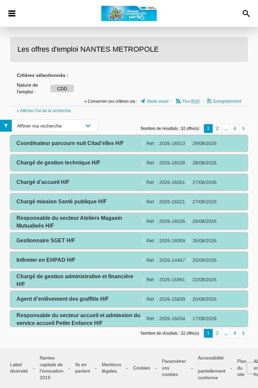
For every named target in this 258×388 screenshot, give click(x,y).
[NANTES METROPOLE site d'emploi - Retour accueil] (128, 13)
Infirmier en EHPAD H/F (46, 260)
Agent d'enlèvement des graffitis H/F (62, 299)
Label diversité (19, 368)
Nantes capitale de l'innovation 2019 (51, 367)
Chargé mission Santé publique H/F (61, 201)
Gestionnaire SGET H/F (45, 240)
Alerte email (158, 101)
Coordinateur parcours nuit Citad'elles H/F (70, 143)
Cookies (141, 368)
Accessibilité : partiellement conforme (211, 367)
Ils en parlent (82, 368)
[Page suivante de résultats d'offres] (243, 128)
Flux (191, 101)
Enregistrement (227, 101)
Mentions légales (111, 368)
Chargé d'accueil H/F (43, 182)
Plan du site (242, 367)
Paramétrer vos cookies (174, 367)
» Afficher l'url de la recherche (44, 110)
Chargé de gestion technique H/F (58, 162)
